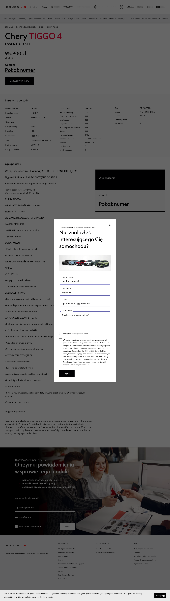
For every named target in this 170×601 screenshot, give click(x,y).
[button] (152, 596)
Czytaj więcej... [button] (46, 597)
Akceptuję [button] (160, 596)
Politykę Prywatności (80, 333)
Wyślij (67, 373)
